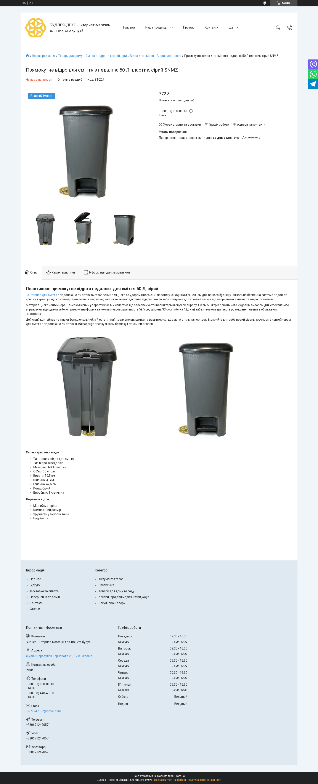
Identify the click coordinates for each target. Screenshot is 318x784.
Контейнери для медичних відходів (124, 597)
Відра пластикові (169, 56)
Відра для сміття (142, 56)
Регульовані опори (112, 603)
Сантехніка (106, 585)
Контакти (211, 27)
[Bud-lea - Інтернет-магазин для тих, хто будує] (36, 27)
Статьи (35, 609)
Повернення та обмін (45, 597)
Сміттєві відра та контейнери (106, 56)
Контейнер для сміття (41, 295)
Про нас (188, 27)
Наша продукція (156, 27)
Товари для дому (70, 56)
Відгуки (35, 585)
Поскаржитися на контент (170, 779)
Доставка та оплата (44, 591)
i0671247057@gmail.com (43, 711)
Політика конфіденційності (204, 779)
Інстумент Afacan (111, 579)
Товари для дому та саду (116, 591)
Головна (129, 27)
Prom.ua (180, 776)
